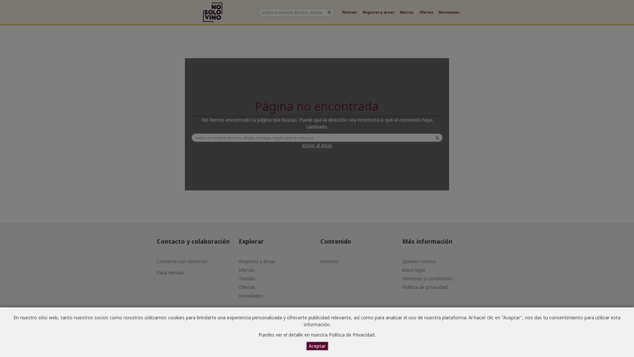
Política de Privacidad (351, 335)
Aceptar (317, 346)
